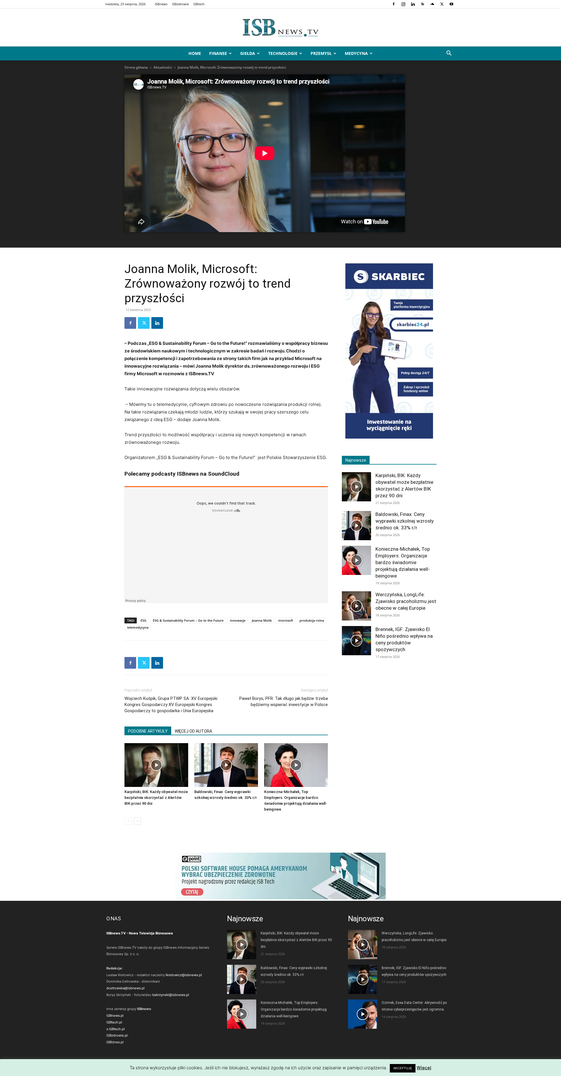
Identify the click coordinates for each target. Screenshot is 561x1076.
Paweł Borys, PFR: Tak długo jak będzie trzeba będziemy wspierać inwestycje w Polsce (283, 701)
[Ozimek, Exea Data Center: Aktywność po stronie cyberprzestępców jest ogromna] (362, 1014)
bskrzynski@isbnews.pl (170, 995)
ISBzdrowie (180, 4)
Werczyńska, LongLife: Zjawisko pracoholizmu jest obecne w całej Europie (405, 601)
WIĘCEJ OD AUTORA (193, 731)
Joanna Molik (262, 620)
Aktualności (162, 67)
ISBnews (161, 4)
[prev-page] (128, 821)
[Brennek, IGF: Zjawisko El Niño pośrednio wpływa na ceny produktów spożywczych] (356, 640)
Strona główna (136, 67)
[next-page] (137, 821)
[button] (449, 54)
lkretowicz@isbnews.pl (184, 975)
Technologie (282, 53)
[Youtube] (451, 4)
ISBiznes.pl (115, 1042)
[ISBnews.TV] (280, 28)
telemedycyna (137, 627)
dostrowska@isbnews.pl (125, 988)
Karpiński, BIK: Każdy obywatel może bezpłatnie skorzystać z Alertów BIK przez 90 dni (156, 798)
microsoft (285, 620)
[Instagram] (403, 4)
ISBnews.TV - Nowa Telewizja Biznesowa (139, 933)
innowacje (237, 620)
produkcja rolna (311, 620)
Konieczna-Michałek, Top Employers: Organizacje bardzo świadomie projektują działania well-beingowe (402, 562)
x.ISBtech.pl (115, 1029)
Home (194, 53)
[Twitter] (441, 4)
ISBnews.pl (115, 1016)
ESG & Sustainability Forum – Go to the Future (188, 620)
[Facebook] (393, 4)
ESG (143, 620)
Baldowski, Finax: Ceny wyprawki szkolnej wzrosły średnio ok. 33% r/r (404, 521)
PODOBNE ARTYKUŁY (148, 731)
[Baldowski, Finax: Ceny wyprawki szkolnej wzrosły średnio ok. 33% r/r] (226, 765)
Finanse (218, 53)
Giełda (247, 53)
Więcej (424, 1067)
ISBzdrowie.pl (117, 1035)
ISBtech (199, 4)
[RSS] (422, 4)
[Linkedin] (412, 4)
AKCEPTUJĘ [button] (402, 1068)
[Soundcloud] (432, 4)
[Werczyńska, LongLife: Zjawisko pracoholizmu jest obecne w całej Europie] (356, 605)
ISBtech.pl (114, 1022)
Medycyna (356, 53)
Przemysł (321, 53)
